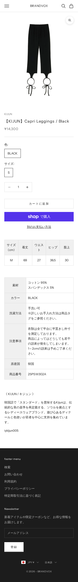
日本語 (48, 562)
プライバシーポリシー (19, 488)
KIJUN (8, 114)
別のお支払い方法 (39, 227)
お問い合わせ (13, 474)
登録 (14, 547)
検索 (7, 467)
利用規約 (10, 481)
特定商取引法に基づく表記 (22, 496)
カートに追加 (39, 203)
